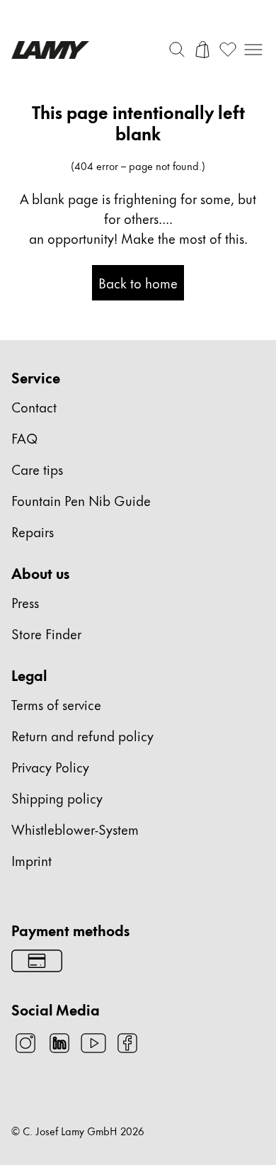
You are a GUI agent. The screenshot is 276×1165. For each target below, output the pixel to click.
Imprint (31, 860)
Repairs (32, 531)
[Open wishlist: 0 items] (228, 49)
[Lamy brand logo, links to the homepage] (50, 50)
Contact (34, 406)
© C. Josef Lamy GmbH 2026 (77, 1131)
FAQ (24, 437)
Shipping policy (57, 797)
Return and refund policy (82, 735)
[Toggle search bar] (177, 49)
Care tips (37, 468)
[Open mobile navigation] (253, 49)
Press (25, 602)
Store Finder (46, 633)
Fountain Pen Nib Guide (81, 500)
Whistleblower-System (75, 828)
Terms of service (56, 704)
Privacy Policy (50, 766)
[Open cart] (202, 49)
